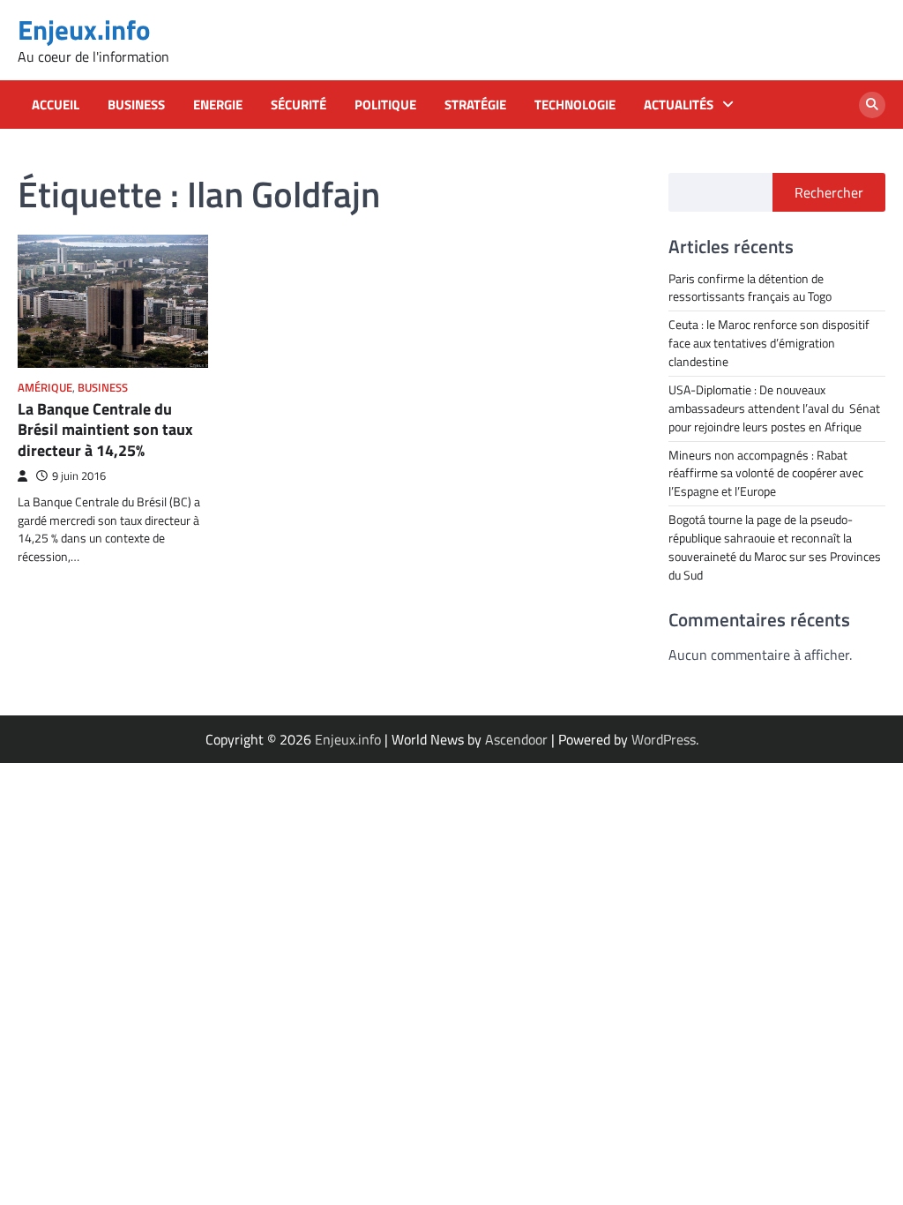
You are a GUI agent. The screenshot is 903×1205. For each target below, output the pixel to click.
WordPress (663, 739)
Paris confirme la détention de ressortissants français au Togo (750, 287)
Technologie (575, 105)
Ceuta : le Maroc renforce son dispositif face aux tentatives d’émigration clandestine (768, 342)
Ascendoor (516, 739)
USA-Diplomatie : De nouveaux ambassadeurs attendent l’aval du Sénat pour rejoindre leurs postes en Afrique (774, 408)
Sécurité (298, 105)
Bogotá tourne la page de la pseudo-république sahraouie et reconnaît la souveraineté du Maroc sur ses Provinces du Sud (774, 547)
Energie (218, 105)
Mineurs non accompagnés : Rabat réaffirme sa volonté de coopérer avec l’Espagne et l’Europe (765, 473)
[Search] (872, 105)
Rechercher (829, 192)
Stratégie (475, 105)
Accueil (55, 105)
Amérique (45, 387)
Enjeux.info (84, 29)
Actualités (678, 105)
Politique (385, 105)
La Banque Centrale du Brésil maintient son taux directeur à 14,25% (105, 429)
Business (136, 105)
